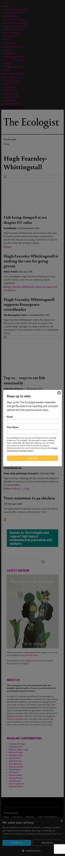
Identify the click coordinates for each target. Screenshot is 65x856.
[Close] (59, 393)
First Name (12, 427)
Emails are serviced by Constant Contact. (32, 449)
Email (10, 417)
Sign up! (32, 458)
